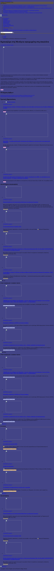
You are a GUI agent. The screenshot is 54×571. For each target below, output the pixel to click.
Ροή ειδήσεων (6, 18)
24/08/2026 (5, 174)
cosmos (11, 45)
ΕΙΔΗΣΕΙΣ (5, 19)
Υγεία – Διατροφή (7, 24)
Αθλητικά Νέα (6, 26)
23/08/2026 (5, 269)
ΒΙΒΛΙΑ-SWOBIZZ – (8, 27)
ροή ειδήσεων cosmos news (9, 305)
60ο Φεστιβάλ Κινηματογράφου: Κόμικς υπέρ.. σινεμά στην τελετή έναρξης (16, 96)
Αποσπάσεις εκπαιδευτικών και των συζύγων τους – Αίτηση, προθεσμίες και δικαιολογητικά (22, 12)
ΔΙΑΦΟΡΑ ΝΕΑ (6, 20)
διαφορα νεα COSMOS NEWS (9, 449)
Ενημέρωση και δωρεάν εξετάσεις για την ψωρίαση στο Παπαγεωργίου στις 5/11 (18, 95)
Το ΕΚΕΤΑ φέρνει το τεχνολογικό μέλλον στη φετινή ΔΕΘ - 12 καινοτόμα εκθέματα (21, 10)
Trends (2, 89)
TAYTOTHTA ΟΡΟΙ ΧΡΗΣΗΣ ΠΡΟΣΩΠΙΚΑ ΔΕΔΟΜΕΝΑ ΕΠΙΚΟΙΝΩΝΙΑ (20, 30)
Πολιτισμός (5, 29)
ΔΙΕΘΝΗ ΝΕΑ (6, 22)
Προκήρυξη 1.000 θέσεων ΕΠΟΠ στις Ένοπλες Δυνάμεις (15, 11)
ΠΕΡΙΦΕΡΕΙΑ (6, 23)
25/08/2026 (5, 138)
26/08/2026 (5, 104)
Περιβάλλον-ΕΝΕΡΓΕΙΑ (8, 25)
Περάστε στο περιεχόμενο (6, 1)
